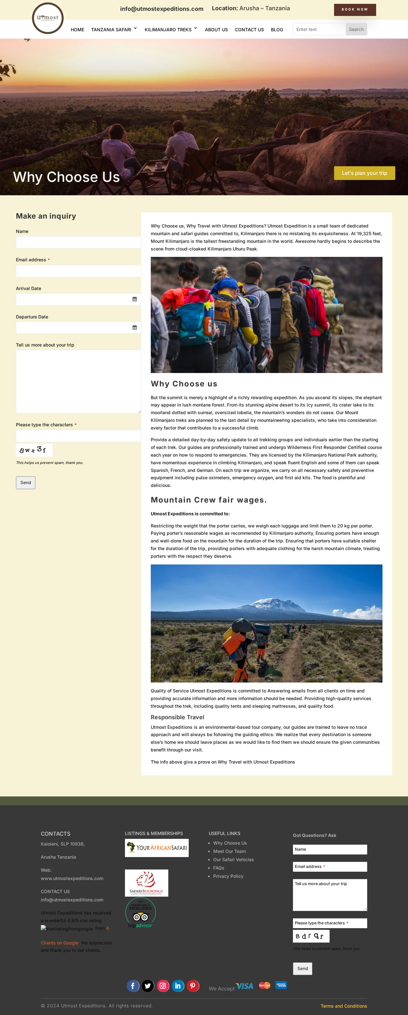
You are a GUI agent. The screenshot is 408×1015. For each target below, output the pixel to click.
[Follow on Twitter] (148, 986)
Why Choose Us (230, 843)
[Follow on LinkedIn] (178, 986)
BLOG (277, 29)
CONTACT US (249, 29)
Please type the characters (46, 424)
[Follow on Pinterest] (193, 986)
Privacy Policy (228, 876)
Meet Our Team (230, 851)
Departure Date (32, 316)
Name (22, 231)
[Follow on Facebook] (133, 986)
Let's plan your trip (364, 173)
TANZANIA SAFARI (111, 29)
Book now (355, 10)
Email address (33, 259)
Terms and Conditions (344, 1006)
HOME (77, 29)
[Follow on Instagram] (163, 986)
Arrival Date (28, 288)
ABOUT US (216, 29)
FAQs (218, 867)
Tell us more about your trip (45, 344)
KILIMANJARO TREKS (168, 29)
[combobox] (78, 299)
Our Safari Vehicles (233, 859)
